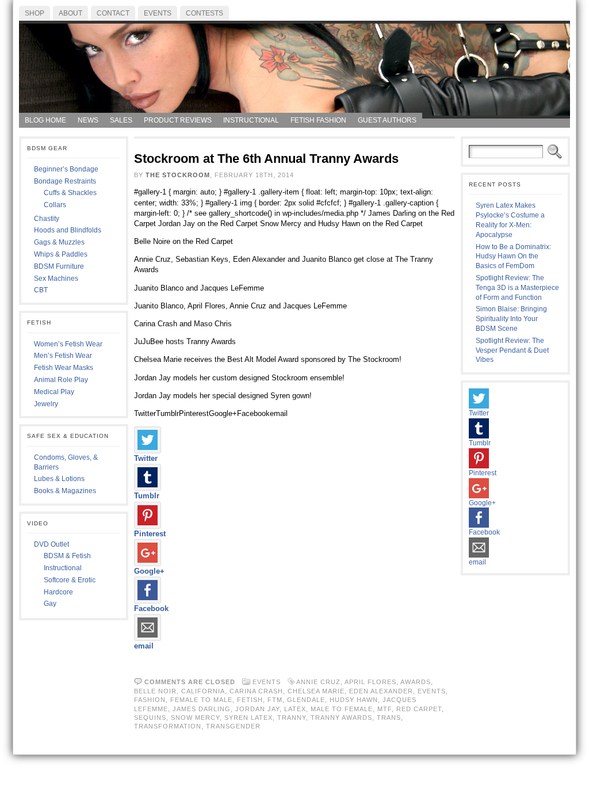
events (432, 691)
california (203, 691)
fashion (150, 699)
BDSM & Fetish (67, 556)
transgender (233, 726)
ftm (274, 699)
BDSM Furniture (59, 266)
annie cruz (318, 681)
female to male (201, 699)
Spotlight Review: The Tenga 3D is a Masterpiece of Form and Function (517, 288)
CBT (41, 290)
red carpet (419, 708)
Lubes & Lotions (59, 479)
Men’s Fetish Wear (63, 356)
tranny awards (341, 717)
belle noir (155, 691)
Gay (50, 604)
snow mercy (195, 717)
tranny (291, 717)
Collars (55, 205)
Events (267, 681)
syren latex (248, 717)
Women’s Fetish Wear (68, 344)
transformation (167, 726)
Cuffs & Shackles (70, 193)
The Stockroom (178, 174)
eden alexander (381, 691)
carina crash (256, 691)
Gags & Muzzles (59, 242)
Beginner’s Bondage (66, 169)
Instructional (63, 568)
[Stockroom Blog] (294, 67)
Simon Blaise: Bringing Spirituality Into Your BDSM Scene (511, 319)
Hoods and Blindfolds (67, 230)
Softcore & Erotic (69, 580)
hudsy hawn (354, 699)
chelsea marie (316, 691)
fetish (250, 699)
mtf (384, 708)
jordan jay (257, 708)
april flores (370, 681)
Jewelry (46, 404)
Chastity (46, 219)
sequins (150, 717)
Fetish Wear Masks (63, 368)
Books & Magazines (65, 491)
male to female (342, 708)
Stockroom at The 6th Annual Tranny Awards (266, 158)
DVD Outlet (51, 544)
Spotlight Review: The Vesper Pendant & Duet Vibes (512, 350)
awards (415, 681)
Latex (295, 708)
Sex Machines (56, 278)
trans (389, 717)
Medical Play (54, 392)
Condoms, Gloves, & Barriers (66, 462)
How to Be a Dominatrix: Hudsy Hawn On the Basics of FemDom (513, 256)
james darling (202, 708)
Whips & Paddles (60, 254)
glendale (306, 699)
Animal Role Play (61, 380)
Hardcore (58, 592)
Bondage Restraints (65, 181)
